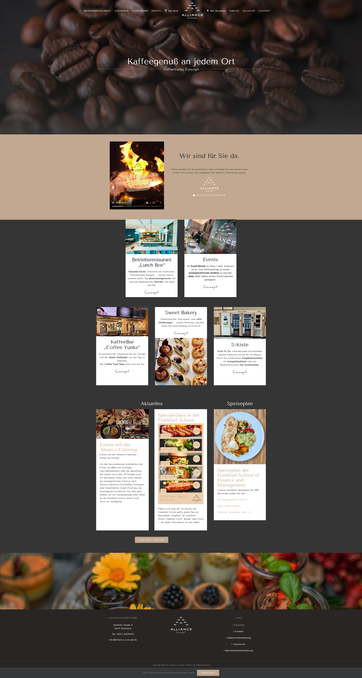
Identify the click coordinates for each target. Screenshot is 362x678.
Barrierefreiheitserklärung (239, 650)
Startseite (239, 625)
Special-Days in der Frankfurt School (179, 417)
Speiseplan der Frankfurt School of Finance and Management (239, 427)
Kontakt (239, 631)
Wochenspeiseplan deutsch (232, 499)
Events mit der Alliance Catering (122, 418)
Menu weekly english (228, 506)
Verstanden (208, 673)
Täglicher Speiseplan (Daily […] (234, 512)
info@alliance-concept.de (123, 639)
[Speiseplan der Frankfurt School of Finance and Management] (240, 436)
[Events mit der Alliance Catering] (122, 424)
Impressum (239, 644)
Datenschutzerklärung (239, 637)
